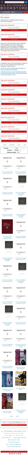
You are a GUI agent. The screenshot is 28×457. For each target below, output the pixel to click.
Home (2, 14)
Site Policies (6, 437)
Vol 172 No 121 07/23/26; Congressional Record (7, 193)
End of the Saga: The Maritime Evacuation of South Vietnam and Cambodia (13, 68)
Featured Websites (14, 446)
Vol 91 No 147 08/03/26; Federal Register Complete (21, 194)
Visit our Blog (14, 451)
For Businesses (14, 442)
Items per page (11, 152)
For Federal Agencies (14, 444)
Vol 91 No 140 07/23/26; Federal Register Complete (21, 411)
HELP (13, 12)
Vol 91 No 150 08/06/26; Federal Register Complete (21, 281)
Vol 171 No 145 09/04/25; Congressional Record (7, 302)
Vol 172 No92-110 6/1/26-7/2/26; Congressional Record (20, 346)
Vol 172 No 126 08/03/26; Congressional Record (7, 345)
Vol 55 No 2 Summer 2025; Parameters (7, 412)
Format (6, 148)
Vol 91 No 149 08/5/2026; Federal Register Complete (7, 259)
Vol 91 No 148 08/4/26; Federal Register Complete (21, 216)
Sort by (9, 150)
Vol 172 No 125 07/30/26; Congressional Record (20, 302)
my (5, 12)
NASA (14, 45)
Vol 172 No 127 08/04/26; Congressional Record (7, 367)
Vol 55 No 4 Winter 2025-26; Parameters (7, 390)
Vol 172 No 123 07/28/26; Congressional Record (20, 237)
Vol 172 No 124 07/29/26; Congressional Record (7, 280)
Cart (25, 12)
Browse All (7, 14)
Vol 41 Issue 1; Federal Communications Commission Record (7, 237)
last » (25, 145)
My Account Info (14, 440)
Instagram (14, 453)
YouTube (16, 453)
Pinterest (18, 453)
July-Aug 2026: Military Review (20, 388)
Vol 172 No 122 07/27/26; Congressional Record (7, 215)
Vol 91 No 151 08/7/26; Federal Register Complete (7, 324)
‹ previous (12, 145)
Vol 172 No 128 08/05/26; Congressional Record (20, 172)
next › (19, 145)
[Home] (14, 9)
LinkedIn (20, 453)
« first (4, 145)
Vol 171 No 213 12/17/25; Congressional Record (20, 323)
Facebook (10, 453)
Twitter (12, 453)
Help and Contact (20, 437)
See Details (14, 425)
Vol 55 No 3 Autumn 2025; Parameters (20, 368)
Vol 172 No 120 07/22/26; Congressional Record (7, 172)
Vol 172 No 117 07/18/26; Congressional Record (20, 258)
